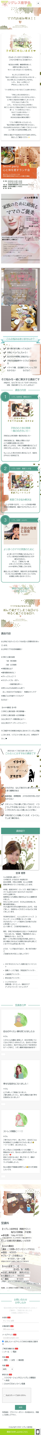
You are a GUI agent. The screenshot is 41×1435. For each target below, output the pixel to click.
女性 (13, 1360)
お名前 (4, 1317)
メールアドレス (7, 1334)
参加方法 (5, 1374)
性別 (3, 1357)
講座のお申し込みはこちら (17, 1432)
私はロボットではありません (16, 1395)
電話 (14, 1352)
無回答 (21, 1360)
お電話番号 (6, 1326)
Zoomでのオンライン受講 (14, 1384)
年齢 (3, 1365)
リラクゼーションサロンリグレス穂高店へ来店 (20, 1379)
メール (6, 1352)
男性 (6, 1360)
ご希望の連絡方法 (8, 1348)
